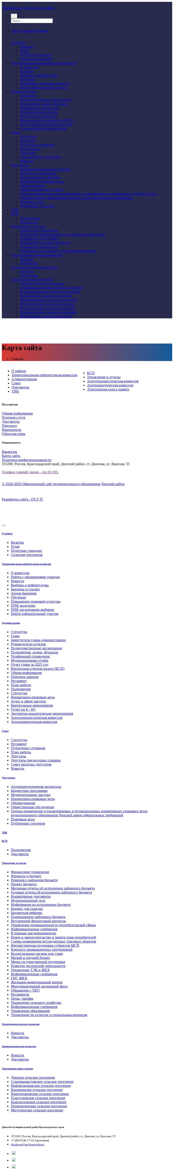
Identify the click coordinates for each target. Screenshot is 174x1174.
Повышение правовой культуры (45, 83)
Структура (28, 96)
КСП (15, 214)
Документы (20, 165)
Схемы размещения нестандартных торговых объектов (53, 941)
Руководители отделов (28, 644)
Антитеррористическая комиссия (45, 124)
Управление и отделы (27, 226)
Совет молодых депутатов (40, 157)
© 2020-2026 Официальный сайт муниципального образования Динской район (63, 484)
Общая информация (17, 413)
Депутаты (27, 153)
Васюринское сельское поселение (46, 296)
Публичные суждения (37, 206)
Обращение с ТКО (25, 990)
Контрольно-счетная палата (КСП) (46, 120)
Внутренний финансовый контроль (38, 921)
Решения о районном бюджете (34, 880)
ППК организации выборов (32, 610)
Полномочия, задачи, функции (43, 104)
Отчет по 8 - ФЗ (23, 709)
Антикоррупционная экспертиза (45, 169)
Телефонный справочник (39, 108)
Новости (26, 71)
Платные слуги (13, 417)
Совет (15, 132)
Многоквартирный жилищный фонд (39, 986)
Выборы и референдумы (39, 75)
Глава (15, 636)
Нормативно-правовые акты (42, 181)
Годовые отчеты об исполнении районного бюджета (51, 892)
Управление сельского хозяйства (45, 243)
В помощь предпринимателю (33, 933)
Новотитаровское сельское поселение (49, 300)
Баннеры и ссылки (25, 589)
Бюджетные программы (38, 173)
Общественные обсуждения (41, 190)
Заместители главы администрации (38, 640)
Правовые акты (32, 202)
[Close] (3, 525)
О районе (18, 42)
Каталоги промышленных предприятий (41, 949)
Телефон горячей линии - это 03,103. (30, 472)
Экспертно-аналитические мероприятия (42, 713)
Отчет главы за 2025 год (38, 116)
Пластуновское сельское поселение (47, 304)
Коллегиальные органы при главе (37, 953)
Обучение (27, 79)
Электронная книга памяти (32, 279)
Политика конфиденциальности (26, 460)
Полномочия (30, 218)
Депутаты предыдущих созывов (35, 760)
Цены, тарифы (22, 998)
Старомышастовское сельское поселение (51, 288)
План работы (30, 149)
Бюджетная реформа (26, 913)
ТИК (14, 210)
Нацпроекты (11, 430)
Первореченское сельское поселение (48, 312)
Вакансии (9, 452)
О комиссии (29, 67)
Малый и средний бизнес (30, 958)
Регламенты (20, 994)
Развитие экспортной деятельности (38, 966)
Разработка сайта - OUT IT (22, 499)
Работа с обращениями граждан (35, 577)
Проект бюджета (23, 884)
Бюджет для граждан (27, 909)
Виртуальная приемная (30, 31)
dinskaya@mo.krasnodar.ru (27, 1144)
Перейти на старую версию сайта (28, 8)
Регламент (28, 140)
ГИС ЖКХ (19, 978)
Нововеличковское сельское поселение (50, 292)
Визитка (26, 47)
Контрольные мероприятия (32, 705)
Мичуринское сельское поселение (46, 316)
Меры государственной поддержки (38, 962)
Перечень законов (25, 677)
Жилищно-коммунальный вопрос (37, 982)
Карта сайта (11, 456)
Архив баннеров (23, 593)
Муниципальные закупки (40, 177)
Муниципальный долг (28, 900)
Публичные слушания (37, 145)
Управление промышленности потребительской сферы (62, 234)
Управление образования (39, 247)
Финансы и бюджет (26, 876)
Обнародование (32, 185)
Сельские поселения (35, 59)
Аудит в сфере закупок (28, 701)
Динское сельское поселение (42, 283)
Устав (24, 51)
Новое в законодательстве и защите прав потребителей (53, 937)
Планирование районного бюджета (38, 917)
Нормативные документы (31, 896)
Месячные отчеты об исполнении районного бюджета (53, 888)
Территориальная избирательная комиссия (43, 63)
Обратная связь (13, 434)
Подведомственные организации (45, 100)
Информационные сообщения (34, 929)
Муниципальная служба (38, 112)
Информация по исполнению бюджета (41, 904)
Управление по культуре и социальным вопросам (58, 251)
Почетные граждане (35, 55)
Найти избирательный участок (44, 87)
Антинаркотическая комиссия (43, 128)
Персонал (9, 425)
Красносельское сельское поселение (47, 308)
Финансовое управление (39, 230)
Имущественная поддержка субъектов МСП (45, 945)
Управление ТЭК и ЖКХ (39, 239)
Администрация (23, 91)
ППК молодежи (23, 605)
